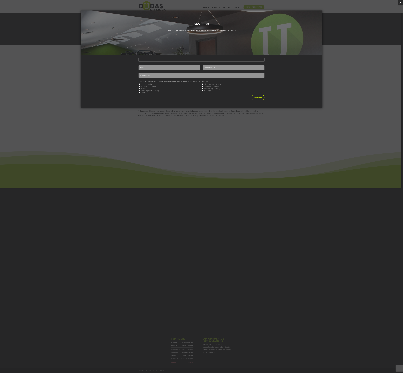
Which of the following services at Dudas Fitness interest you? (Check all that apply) (175, 81)
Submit (258, 97)
